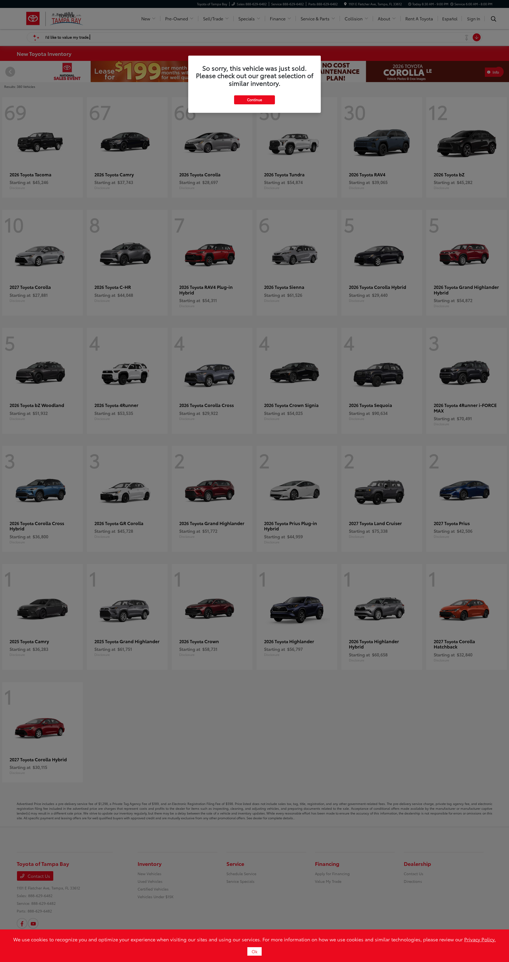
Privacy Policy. (480, 939)
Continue (254, 99)
